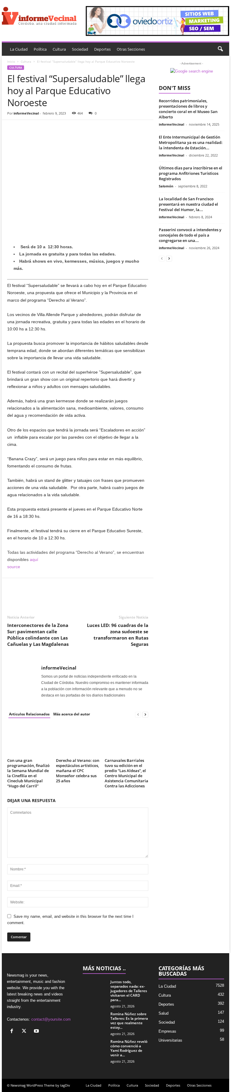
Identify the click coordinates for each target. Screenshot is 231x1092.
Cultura (59, 49)
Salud (163, 1013)
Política (40, 49)
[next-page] (145, 714)
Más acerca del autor (71, 714)
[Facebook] (13, 129)
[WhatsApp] (55, 129)
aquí (34, 559)
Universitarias (170, 1040)
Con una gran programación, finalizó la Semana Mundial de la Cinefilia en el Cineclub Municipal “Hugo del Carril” (28, 773)
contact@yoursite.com (51, 1019)
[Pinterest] (41, 129)
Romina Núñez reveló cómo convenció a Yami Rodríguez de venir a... (128, 1048)
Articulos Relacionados (29, 714)
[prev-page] (138, 714)
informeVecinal (26, 113)
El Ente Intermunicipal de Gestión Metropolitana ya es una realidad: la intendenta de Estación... (191, 142)
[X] (25, 1031)
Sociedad (80, 49)
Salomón (166, 186)
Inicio (11, 61)
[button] (220, 49)
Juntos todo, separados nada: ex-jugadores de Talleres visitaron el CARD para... (128, 990)
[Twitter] (27, 129)
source (13, 566)
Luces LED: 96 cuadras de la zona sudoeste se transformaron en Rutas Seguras (117, 634)
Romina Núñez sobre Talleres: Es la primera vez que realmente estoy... (129, 1020)
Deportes (102, 49)
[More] (69, 129)
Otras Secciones (131, 49)
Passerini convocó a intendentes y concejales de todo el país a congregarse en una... (190, 235)
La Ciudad (19, 49)
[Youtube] (37, 1031)
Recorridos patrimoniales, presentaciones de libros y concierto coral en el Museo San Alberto (188, 109)
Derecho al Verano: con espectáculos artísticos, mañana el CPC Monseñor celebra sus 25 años (77, 770)
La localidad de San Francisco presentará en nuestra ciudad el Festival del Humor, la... (188, 204)
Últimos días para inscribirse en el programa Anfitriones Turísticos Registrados (190, 173)
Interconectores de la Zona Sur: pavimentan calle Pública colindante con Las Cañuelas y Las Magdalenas (38, 634)
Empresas (167, 1031)
